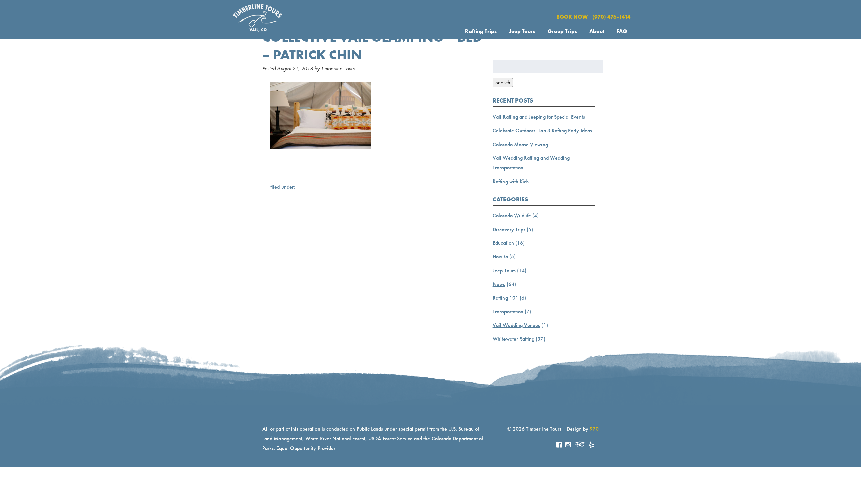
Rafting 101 (505, 297)
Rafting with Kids (511, 181)
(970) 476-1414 (611, 17)
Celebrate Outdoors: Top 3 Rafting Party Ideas (542, 130)
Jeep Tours (522, 31)
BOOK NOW (572, 17)
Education (503, 242)
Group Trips (562, 31)
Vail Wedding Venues (516, 325)
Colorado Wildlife (512, 215)
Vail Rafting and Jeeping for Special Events (539, 116)
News (499, 284)
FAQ (621, 31)
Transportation (508, 311)
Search (502, 82)
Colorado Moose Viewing (520, 144)
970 (594, 428)
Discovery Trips (509, 229)
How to (500, 256)
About (596, 31)
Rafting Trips (481, 31)
